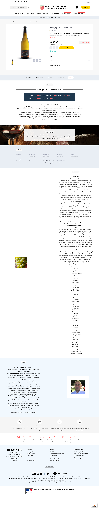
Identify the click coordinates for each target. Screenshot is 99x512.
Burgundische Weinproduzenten (81, 459)
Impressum (29, 457)
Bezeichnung (61, 77)
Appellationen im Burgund (79, 457)
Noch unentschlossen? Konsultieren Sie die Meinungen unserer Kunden (72, 441)
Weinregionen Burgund (79, 455)
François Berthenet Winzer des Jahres (23, 409)
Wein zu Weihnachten (55, 459)
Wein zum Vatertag (54, 460)
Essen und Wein (39, 77)
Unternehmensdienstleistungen (57, 453)
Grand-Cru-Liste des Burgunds (81, 453)
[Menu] (97, 504)
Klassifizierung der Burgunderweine (81, 452)
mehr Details (52, 37)
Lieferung (51, 56)
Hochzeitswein (53, 455)
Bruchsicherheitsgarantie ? (55, 61)
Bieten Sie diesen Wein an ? (55, 65)
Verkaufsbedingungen (31, 459)
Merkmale (50, 77)
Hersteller (70, 77)
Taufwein (52, 457)
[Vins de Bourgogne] (53, 7)
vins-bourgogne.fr (77, 353)
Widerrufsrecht (30, 455)
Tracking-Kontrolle (31, 453)
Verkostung (28, 77)
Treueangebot (30, 452)
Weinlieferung (53, 452)
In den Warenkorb (66, 48)
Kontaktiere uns (49, 466)
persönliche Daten (31, 460)
